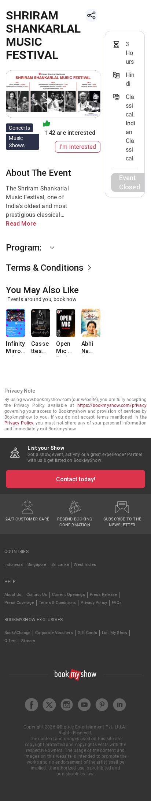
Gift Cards (87, 632)
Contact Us (36, 594)
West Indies (85, 564)
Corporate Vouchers (54, 632)
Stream (28, 640)
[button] (53, 247)
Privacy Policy (18, 423)
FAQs (117, 602)
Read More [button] (21, 223)
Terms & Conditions (57, 602)
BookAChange (17, 632)
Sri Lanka (60, 564)
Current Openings (68, 594)
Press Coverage (19, 602)
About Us (13, 594)
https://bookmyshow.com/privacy (112, 405)
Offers (10, 640)
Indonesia (13, 564)
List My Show (114, 632)
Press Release (103, 594)
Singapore (37, 564)
